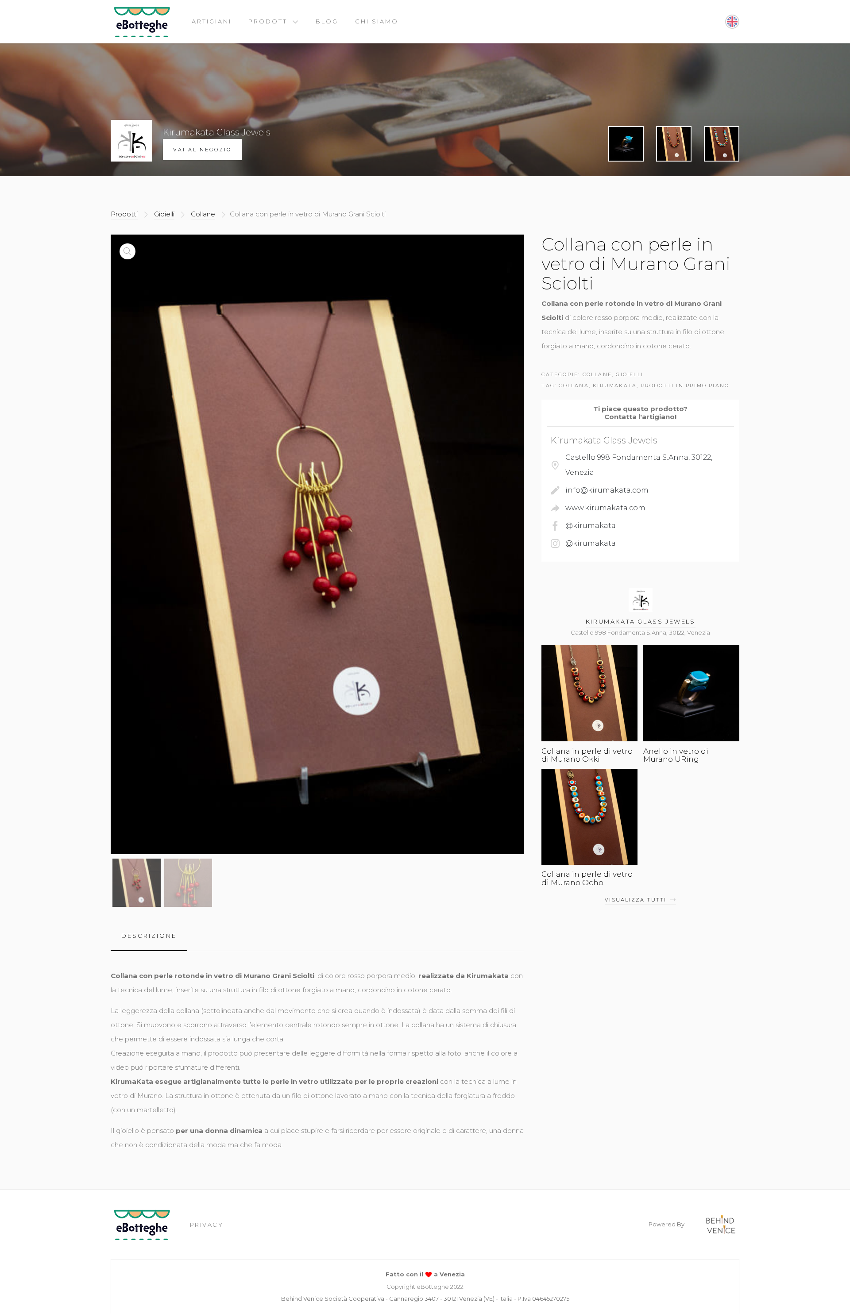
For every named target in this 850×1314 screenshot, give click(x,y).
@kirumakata (590, 525)
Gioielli (164, 214)
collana (573, 385)
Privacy (207, 1224)
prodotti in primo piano (685, 385)
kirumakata (615, 385)
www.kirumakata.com (605, 508)
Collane (203, 214)
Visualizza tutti (635, 900)
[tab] (149, 935)
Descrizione (149, 935)
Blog (327, 21)
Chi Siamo (376, 21)
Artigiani (212, 21)
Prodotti (269, 21)
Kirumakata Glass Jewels (640, 621)
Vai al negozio (202, 149)
